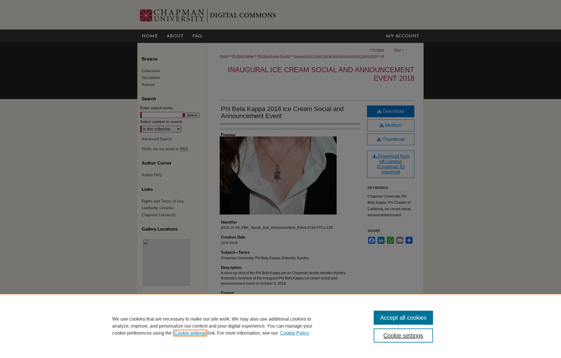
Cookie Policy (294, 333)
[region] (280, 326)
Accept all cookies (403, 317)
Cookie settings (190, 333)
